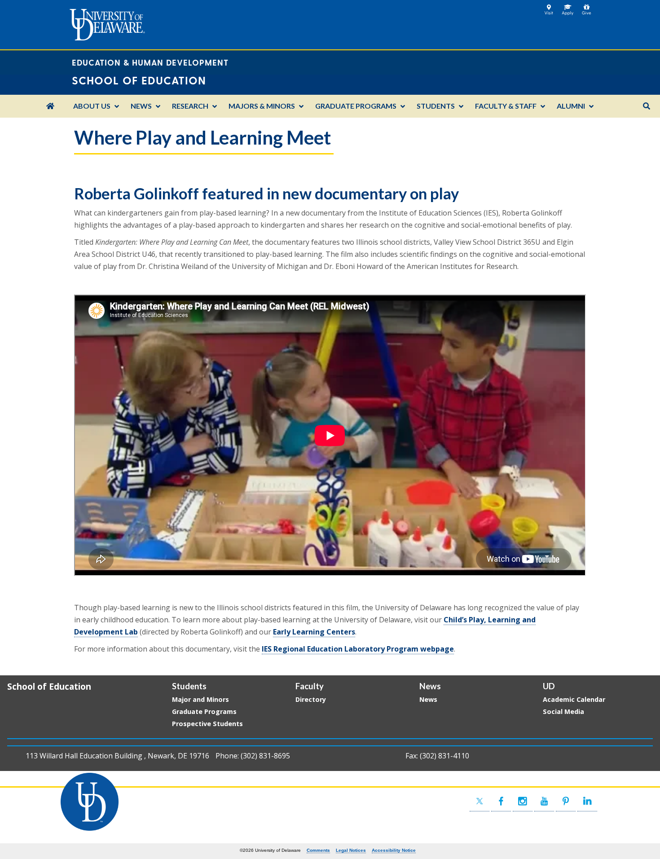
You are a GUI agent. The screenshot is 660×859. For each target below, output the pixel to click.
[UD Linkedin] (587, 801)
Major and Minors (200, 699)
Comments (318, 850)
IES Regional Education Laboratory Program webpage (358, 649)
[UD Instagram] (522, 801)
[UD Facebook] (501, 801)
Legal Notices (351, 850)
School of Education (49, 686)
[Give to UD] (587, 7)
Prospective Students (207, 723)
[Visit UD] (549, 7)
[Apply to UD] (568, 7)
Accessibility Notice (394, 850)
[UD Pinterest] (566, 801)
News (428, 699)
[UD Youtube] (544, 801)
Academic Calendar (574, 699)
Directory (310, 699)
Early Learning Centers (314, 632)
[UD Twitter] (479, 801)
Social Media (563, 711)
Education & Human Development (150, 62)
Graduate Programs (204, 711)
